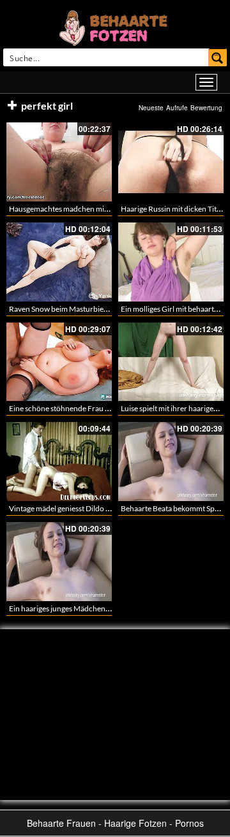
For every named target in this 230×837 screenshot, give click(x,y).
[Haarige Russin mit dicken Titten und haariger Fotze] (171, 161)
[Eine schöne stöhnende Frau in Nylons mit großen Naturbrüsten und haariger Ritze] (59, 362)
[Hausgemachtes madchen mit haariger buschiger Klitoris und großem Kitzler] (59, 161)
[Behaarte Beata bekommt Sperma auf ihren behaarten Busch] (171, 461)
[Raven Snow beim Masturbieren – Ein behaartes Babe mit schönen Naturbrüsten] (59, 262)
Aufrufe (177, 107)
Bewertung (206, 107)
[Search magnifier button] (217, 57)
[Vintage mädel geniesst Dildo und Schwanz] (59, 461)
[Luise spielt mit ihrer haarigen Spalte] (171, 362)
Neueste (151, 107)
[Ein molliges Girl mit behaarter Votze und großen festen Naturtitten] (171, 262)
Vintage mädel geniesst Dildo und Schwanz (79, 508)
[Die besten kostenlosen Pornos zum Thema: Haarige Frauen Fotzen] (115, 26)
